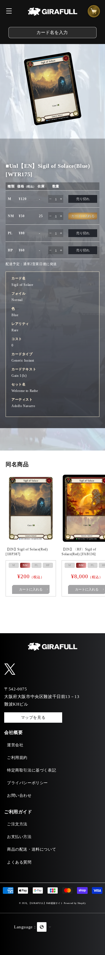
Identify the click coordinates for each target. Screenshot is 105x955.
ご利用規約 (17, 758)
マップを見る (33, 717)
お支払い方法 (19, 837)
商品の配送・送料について (31, 849)
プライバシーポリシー (27, 783)
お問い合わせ (19, 795)
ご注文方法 (17, 824)
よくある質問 (19, 862)
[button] (52, 934)
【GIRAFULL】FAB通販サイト (46, 903)
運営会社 (15, 745)
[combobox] (52, 32)
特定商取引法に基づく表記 (31, 770)
